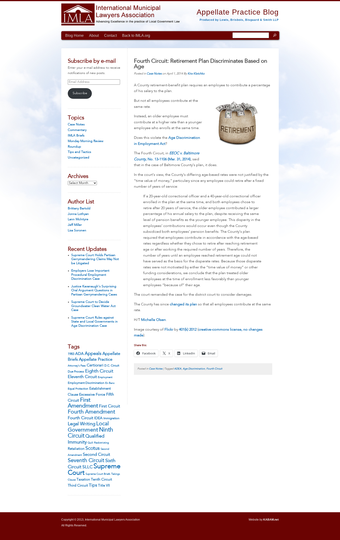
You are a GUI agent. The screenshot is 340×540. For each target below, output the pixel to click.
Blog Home (74, 35)
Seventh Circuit (86, 460)
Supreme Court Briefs (98, 474)
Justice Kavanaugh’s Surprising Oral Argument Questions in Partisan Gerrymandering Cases (94, 290)
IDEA (98, 418)
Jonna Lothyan (78, 214)
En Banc (109, 383)
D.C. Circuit (111, 365)
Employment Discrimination (86, 383)
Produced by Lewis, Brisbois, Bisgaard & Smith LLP (239, 20)
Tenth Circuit (101, 479)
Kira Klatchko (196, 73)
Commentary (77, 130)
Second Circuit (96, 455)
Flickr (168, 330)
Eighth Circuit (99, 371)
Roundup (74, 146)
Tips (93, 485)
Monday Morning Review (85, 141)
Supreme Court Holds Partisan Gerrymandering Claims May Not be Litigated (95, 259)
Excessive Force (92, 395)
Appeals (93, 353)
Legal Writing (81, 424)
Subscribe (80, 93)
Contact (110, 35)
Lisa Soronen (77, 230)
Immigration (111, 418)
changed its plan (183, 304)
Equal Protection (78, 389)
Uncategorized (78, 157)
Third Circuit (78, 485)
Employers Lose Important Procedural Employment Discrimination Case (90, 274)
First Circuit (109, 406)
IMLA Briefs (76, 135)
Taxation (83, 479)
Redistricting (101, 442)
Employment (105, 377)
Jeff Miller (75, 225)
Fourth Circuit (80, 418)
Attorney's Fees (77, 365)
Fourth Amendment (91, 412)
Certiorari (95, 365)
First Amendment (83, 403)
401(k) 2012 (188, 330)
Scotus (92, 448)
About (94, 35)
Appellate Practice (95, 359)
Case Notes (76, 124)
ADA (79, 354)
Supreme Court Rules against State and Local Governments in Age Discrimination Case (94, 321)
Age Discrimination (194, 369)
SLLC (87, 467)
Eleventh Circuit (82, 377)
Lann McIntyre (78, 219)
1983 (71, 354)
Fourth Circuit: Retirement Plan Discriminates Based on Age (200, 64)
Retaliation (76, 449)
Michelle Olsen (153, 320)
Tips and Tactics (79, 152)
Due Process (76, 371)
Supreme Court (94, 469)
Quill (90, 442)
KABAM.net (271, 519)
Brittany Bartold (79, 208)
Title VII (104, 485)
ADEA (177, 369)
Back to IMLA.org (136, 35)
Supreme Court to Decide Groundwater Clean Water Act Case (93, 306)
